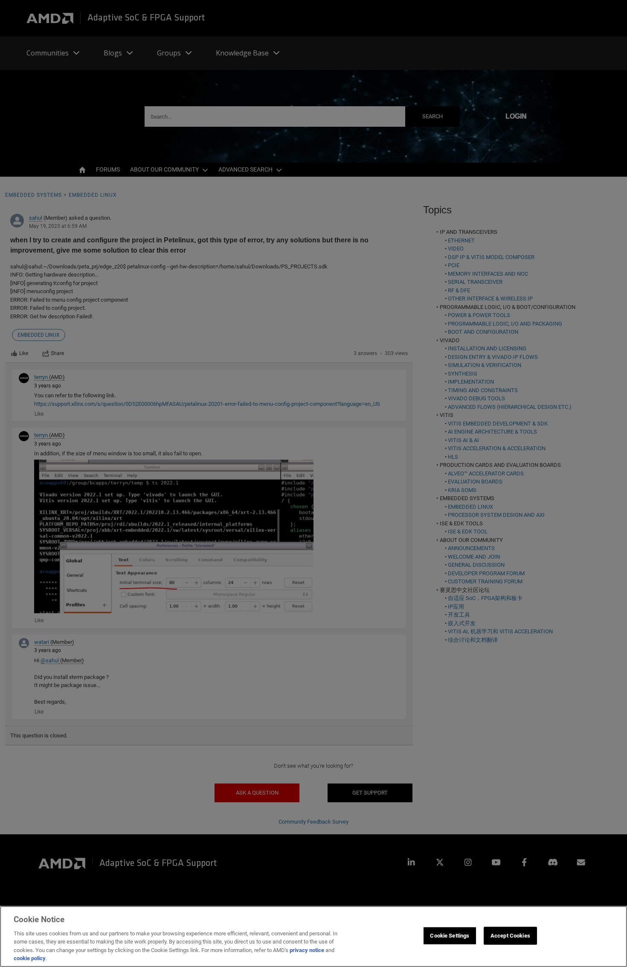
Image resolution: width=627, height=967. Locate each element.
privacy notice (307, 950)
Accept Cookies (510, 935)
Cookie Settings (449, 935)
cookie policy (30, 958)
